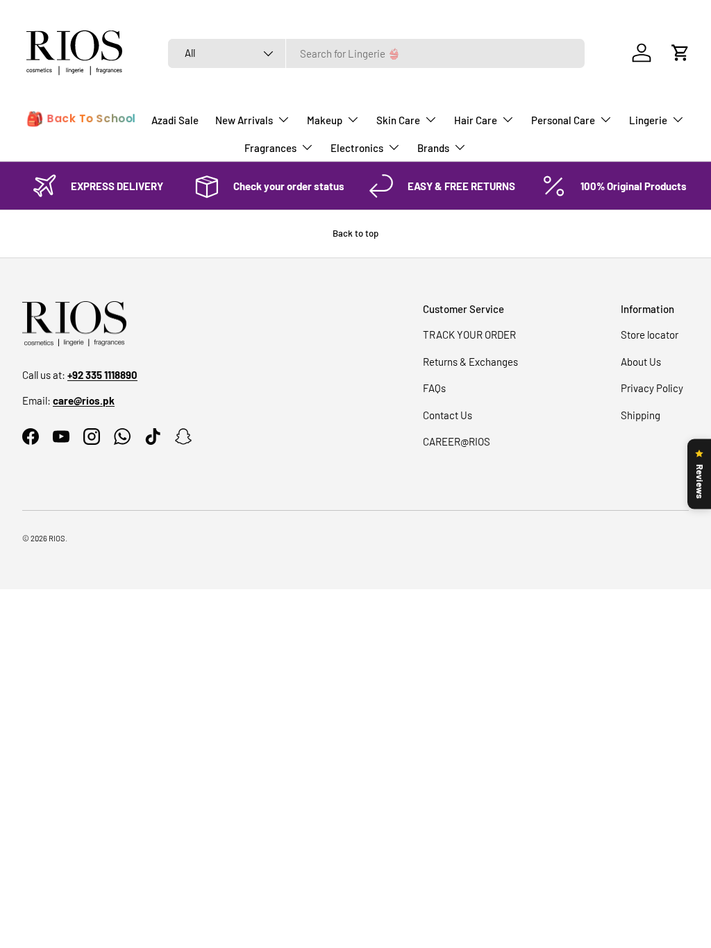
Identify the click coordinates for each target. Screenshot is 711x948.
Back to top (355, 233)
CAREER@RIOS (456, 441)
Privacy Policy (652, 388)
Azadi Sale (175, 120)
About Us (641, 361)
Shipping (640, 415)
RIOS (57, 538)
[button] (680, 52)
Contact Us (447, 415)
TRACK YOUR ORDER (469, 334)
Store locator (649, 334)
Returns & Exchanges (470, 361)
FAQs (434, 388)
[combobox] (376, 53)
